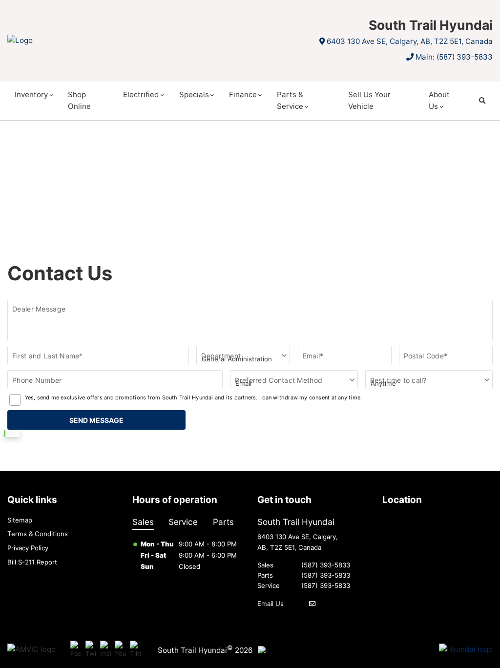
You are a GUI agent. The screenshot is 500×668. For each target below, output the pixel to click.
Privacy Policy (27, 548)
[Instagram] (105, 649)
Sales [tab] (143, 522)
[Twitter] (91, 649)
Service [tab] (183, 522)
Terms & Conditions (37, 534)
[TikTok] (135, 649)
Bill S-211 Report (32, 562)
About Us (439, 100)
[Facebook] (76, 649)
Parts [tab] (223, 522)
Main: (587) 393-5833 (454, 57)
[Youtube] (120, 649)
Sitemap (19, 520)
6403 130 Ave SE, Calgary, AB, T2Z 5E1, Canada (410, 41)
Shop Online (79, 100)
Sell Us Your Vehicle (369, 100)
